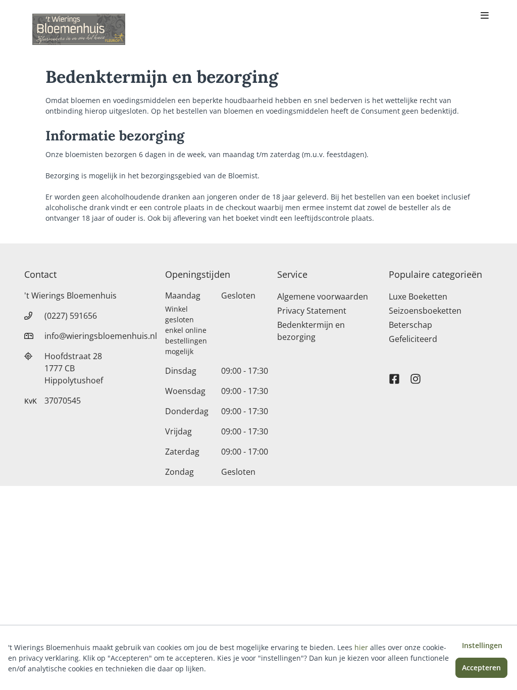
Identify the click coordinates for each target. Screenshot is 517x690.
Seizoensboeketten (425, 310)
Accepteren (481, 667)
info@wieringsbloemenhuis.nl (100, 335)
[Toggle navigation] (485, 16)
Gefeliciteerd (413, 338)
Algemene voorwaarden (322, 296)
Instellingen (482, 645)
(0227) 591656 (70, 315)
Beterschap (410, 324)
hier (361, 647)
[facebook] (394, 374)
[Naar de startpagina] (78, 29)
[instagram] (415, 374)
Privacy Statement (311, 310)
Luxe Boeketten (418, 296)
